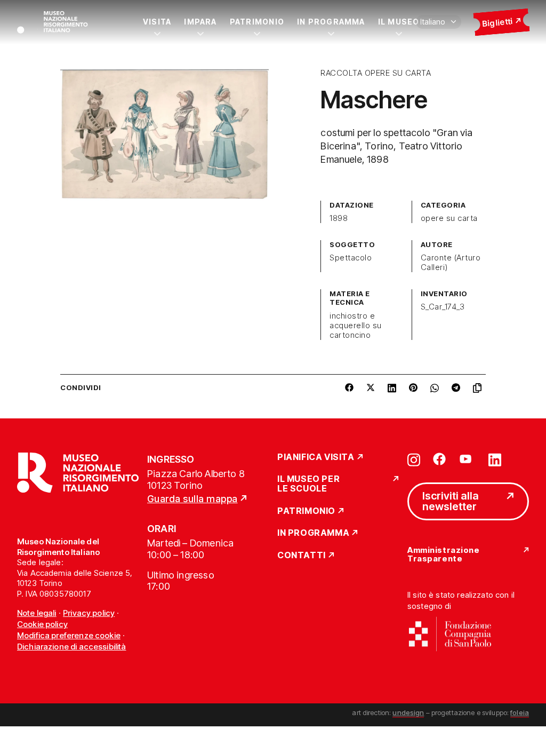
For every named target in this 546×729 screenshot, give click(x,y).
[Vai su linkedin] (494, 459)
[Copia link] (479, 388)
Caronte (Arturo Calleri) (450, 262)
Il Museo (399, 21)
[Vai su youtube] (467, 459)
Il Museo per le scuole (308, 483)
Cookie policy (42, 624)
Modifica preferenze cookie (69, 635)
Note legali (37, 613)
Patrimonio (257, 21)
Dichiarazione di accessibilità (71, 646)
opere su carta (449, 218)
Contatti (301, 555)
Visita (157, 21)
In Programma (331, 21)
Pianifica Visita (316, 457)
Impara (200, 21)
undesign (408, 712)
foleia (519, 712)
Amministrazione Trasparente (443, 555)
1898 (339, 218)
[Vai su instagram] (413, 459)
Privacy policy (89, 613)
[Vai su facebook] (439, 459)
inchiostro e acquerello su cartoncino (355, 325)
